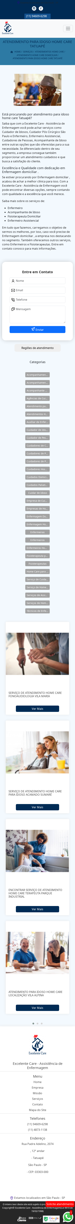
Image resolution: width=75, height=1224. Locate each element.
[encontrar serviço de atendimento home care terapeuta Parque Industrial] (37, 851)
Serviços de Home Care (38, 603)
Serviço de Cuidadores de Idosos (38, 579)
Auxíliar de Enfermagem (38, 422)
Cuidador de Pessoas (38, 437)
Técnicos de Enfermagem (38, 611)
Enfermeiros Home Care (38, 548)
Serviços (37, 1099)
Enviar (39, 330)
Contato (37, 1104)
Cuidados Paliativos (38, 485)
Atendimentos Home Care (38, 414)
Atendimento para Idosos (38, 406)
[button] (33, 1023)
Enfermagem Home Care (38, 524)
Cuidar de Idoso (37, 492)
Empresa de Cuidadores (38, 500)
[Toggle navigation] (68, 28)
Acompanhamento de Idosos (38, 374)
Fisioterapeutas (38, 563)
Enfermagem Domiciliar (38, 516)
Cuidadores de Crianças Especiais (38, 445)
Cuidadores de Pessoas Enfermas (38, 461)
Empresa (37, 1087)
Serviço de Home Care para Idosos (38, 587)
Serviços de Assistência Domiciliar (38, 595)
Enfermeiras (37, 532)
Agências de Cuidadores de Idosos (38, 398)
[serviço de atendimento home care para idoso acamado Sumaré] (37, 752)
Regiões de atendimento (37, 348)
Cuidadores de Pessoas (38, 453)
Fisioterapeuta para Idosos (38, 555)
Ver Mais (37, 709)
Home (37, 1082)
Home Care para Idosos (38, 571)
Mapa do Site (37, 1110)
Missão (37, 1093)
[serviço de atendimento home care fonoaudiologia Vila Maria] (37, 653)
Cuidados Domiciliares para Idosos (38, 477)
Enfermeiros (37, 540)
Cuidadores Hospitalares (38, 469)
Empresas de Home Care (38, 508)
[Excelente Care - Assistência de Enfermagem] (7, 28)
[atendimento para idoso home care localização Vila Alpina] (37, 953)
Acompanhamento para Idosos (38, 382)
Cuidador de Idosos (38, 429)
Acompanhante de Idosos (38, 390)
